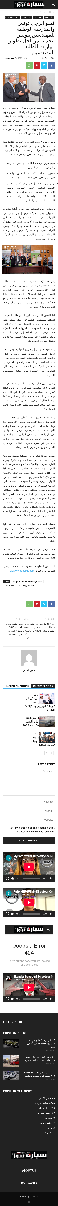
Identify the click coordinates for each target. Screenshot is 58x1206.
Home (52, 12)
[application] (29, 867)
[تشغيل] (50, 878)
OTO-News (9, 585)
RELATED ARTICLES (43, 686)
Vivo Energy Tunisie (25, 585)
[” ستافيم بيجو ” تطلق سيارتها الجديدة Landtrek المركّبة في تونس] (11, 1043)
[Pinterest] (37, 65)
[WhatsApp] (29, 65)
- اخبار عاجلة (38, 17)
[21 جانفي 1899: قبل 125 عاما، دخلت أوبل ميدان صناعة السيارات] (11, 1061)
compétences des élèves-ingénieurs (27, 581)
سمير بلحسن (9, 58)
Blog (27, 1196)
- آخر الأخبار (41, 12)
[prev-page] (52, 753)
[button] (53, 4)
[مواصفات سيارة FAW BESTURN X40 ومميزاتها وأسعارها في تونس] (11, 1075)
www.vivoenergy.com (22, 570)
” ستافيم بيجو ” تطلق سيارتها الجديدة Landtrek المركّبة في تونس (41, 1043)
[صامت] (12, 878)
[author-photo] (29, 665)
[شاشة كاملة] (7, 878)
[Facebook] (51, 65)
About (35, 1196)
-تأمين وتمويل (26, 17)
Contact (21, 1196)
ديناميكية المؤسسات (12, 17)
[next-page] (46, 753)
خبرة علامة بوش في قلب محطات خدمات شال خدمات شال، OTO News (42, 627)
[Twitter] (44, 65)
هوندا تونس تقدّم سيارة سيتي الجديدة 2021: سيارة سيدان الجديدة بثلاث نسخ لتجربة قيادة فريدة (17, 630)
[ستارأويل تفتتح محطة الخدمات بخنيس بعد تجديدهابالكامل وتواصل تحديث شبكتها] (47, 737)
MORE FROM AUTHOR (17, 686)
